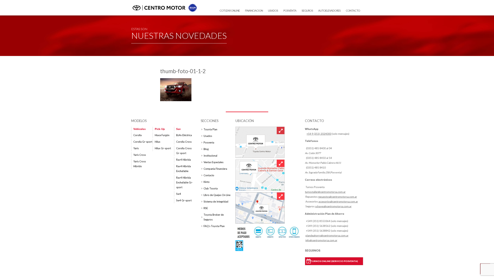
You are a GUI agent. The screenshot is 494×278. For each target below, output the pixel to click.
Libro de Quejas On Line (217, 195)
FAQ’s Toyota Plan (214, 226)
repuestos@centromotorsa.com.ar (337, 196)
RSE (206, 208)
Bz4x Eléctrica (184, 135)
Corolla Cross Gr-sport (184, 151)
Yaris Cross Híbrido (139, 164)
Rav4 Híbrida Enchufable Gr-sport (184, 182)
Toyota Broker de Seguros (214, 217)
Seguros (307, 10)
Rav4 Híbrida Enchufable (183, 169)
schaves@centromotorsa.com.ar (333, 206)
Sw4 (178, 193)
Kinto (207, 181)
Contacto (353, 10)
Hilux (157, 141)
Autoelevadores (329, 10)
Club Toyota (211, 188)
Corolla (137, 135)
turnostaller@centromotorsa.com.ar (325, 191)
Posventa (289, 10)
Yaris (136, 148)
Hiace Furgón (162, 135)
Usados (273, 10)
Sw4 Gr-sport (184, 200)
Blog (206, 149)
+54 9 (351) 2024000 (319, 133)
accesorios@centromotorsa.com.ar (338, 201)
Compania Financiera (215, 168)
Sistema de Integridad (216, 201)
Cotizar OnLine (230, 10)
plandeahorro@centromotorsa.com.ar (327, 235)
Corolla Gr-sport (142, 141)
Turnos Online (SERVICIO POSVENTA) (334, 261)
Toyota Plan (210, 129)
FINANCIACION (254, 10)
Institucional (210, 155)
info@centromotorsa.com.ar (321, 240)
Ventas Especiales (213, 162)
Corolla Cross (184, 141)
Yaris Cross (139, 154)
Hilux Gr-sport (163, 148)
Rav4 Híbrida (183, 159)
